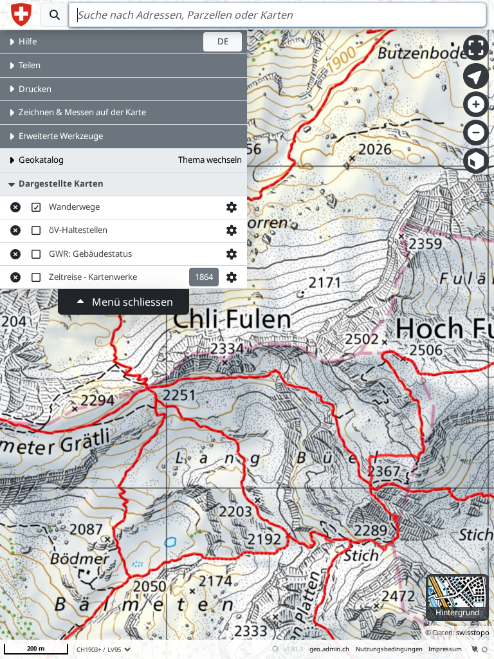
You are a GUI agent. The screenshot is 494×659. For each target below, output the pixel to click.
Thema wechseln (210, 159)
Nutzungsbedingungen (389, 649)
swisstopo (472, 632)
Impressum (445, 649)
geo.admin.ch (329, 649)
